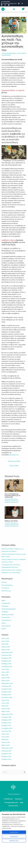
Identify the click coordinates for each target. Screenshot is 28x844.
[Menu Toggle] (14, 9)
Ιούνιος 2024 (5, 703)
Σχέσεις (4, 623)
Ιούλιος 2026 (5, 638)
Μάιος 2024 (5, 706)
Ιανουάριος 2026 (6, 655)
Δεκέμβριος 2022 (6, 754)
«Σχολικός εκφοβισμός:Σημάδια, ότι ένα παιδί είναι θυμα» (13, 242)
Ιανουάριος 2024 (6, 717)
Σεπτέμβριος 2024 (7, 697)
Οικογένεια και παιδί (10, 500)
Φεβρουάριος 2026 (7, 652)
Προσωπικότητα (6, 620)
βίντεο (4, 92)
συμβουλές (15, 133)
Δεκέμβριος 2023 (6, 720)
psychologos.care (13, 455)
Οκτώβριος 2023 (6, 725)
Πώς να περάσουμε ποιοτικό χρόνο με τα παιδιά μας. (12, 495)
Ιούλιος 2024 (5, 700)
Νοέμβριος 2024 (6, 692)
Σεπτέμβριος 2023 (7, 728)
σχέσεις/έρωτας (6, 626)
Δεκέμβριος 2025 (6, 658)
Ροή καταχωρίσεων (7, 585)
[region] (14, 828)
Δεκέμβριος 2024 (6, 689)
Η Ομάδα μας (8, 799)
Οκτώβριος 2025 (6, 664)
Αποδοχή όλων (14, 832)
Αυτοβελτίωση (6, 603)
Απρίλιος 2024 (6, 709)
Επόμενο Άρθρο (14, 465)
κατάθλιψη (5, 612)
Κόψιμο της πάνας (11, 521)
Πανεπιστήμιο (6, 617)
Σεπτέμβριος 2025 (7, 666)
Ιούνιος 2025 (5, 672)
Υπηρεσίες (18, 799)
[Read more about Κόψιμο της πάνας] (14, 512)
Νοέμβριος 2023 (6, 723)
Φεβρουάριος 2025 (7, 683)
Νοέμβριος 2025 (6, 661)
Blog (21, 802)
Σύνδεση (4, 582)
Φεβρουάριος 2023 (7, 748)
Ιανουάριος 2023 (6, 751)
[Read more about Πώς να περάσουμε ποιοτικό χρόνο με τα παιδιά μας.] (14, 485)
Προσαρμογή (14, 836)
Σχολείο (4, 628)
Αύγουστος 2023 (6, 731)
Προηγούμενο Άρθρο (14, 461)
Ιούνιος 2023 (5, 737)
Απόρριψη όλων (14, 840)
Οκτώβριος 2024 (6, 694)
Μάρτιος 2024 (6, 711)
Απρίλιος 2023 (6, 742)
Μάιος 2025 (5, 675)
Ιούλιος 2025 (5, 669)
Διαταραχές (5, 606)
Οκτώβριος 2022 (6, 759)
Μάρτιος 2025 (6, 680)
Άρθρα (3, 600)
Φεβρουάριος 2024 (7, 714)
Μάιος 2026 (5, 644)
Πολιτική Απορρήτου (14, 794)
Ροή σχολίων (5, 588)
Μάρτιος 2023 (6, 745)
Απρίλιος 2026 (6, 647)
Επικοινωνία (13, 806)
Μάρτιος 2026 (6, 649)
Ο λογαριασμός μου (11, 802)
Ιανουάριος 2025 (6, 686)
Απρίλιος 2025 (6, 678)
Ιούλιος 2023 (5, 734)
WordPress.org (6, 591)
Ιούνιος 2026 (5, 641)
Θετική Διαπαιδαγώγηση (9, 53)
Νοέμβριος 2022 (6, 756)
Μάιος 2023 (5, 739)
